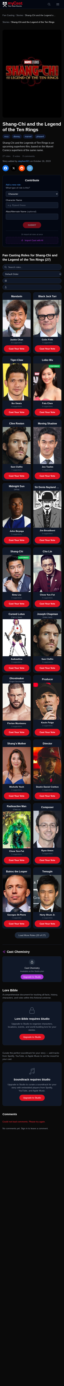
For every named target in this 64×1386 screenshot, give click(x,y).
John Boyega (17, 531)
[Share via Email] (30, 168)
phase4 (40, 136)
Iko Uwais (16, 403)
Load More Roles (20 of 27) (32, 935)
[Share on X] (14, 168)
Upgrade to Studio (32, 977)
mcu (6, 136)
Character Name (14, 200)
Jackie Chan (16, 339)
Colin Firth (47, 339)
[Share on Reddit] (22, 168)
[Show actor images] (32, 287)
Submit (32, 225)
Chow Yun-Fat (47, 594)
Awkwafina (16, 659)
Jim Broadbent (47, 530)
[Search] (49, 4)
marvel (28, 136)
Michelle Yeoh (16, 787)
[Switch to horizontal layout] (32, 280)
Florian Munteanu (16, 723)
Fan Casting (8, 15)
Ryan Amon (47, 850)
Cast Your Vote (16, 348)
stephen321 (24, 161)
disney (17, 136)
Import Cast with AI (34, 240)
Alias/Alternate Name (21, 211)
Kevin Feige (47, 722)
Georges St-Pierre (16, 915)
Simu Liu (16, 594)
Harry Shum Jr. (47, 915)
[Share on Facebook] (5, 168)
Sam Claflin (17, 467)
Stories (19, 15)
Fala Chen (47, 403)
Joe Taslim (47, 467)
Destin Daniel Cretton (47, 787)
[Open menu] (58, 4)
